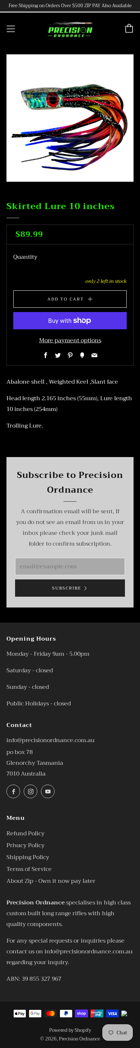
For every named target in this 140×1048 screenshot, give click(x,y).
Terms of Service (29, 869)
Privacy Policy (25, 845)
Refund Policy (25, 833)
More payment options (70, 340)
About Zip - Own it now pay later (50, 881)
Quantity (25, 257)
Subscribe (66, 588)
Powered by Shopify (70, 1030)
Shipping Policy (27, 857)
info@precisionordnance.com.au (50, 740)
